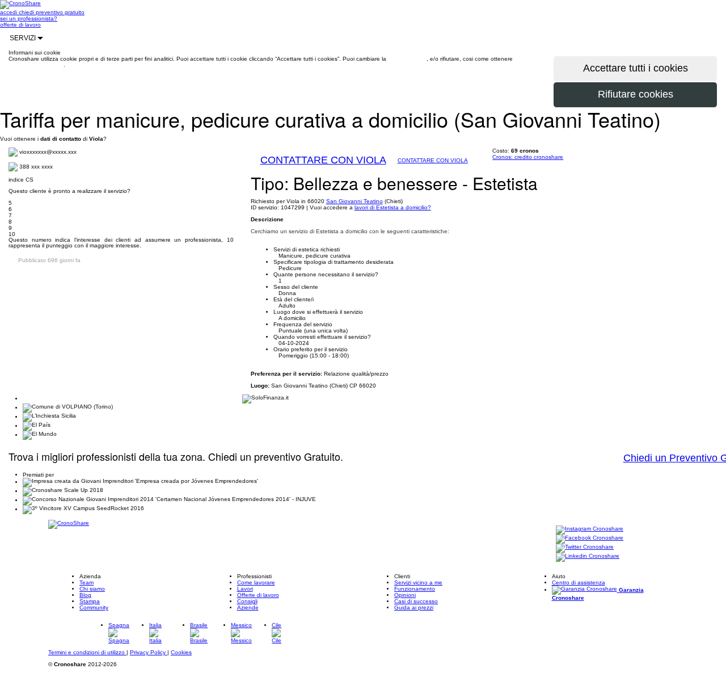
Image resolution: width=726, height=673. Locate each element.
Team (86, 582)
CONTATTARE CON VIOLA (323, 160)
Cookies (181, 652)
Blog (85, 595)
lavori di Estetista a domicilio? (392, 207)
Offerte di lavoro (258, 595)
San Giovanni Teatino (354, 201)
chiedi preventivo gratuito (52, 12)
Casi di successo (416, 601)
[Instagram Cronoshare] (589, 530)
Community (93, 607)
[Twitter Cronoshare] (585, 548)
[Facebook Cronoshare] (589, 539)
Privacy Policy (148, 652)
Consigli (247, 601)
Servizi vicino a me (418, 582)
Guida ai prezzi (413, 607)
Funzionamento (414, 589)
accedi (9, 12)
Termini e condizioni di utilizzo (87, 652)
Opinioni (405, 595)
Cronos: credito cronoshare (527, 157)
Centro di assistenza (578, 582)
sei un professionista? (28, 18)
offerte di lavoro (20, 25)
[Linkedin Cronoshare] (587, 557)
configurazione (407, 59)
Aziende (248, 607)
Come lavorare (256, 582)
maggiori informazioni (36, 65)
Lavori (245, 589)
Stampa (89, 601)
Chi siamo (92, 589)
